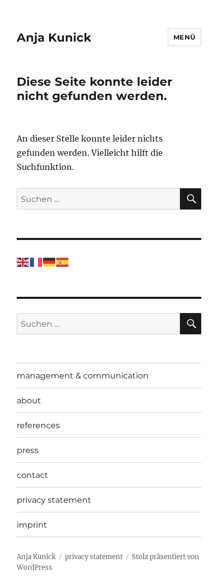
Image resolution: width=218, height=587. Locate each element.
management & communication (83, 376)
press (28, 450)
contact (32, 475)
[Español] (62, 261)
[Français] (36, 261)
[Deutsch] (49, 261)
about (29, 400)
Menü (184, 37)
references (38, 425)
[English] (23, 261)
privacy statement (54, 500)
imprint (32, 525)
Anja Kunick (54, 37)
